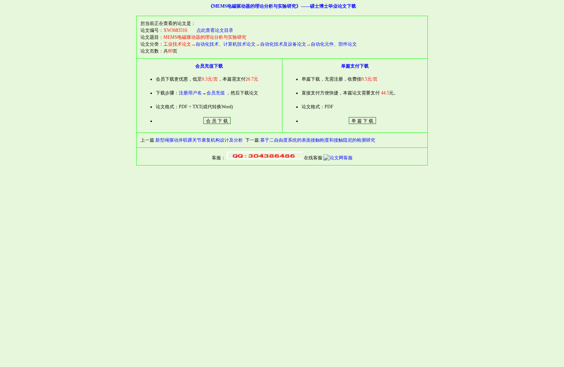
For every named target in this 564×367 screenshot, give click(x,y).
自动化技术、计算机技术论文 (226, 44)
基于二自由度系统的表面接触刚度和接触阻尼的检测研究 (317, 140)
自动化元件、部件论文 (334, 44)
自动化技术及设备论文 (283, 44)
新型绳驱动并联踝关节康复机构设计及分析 (199, 140)
